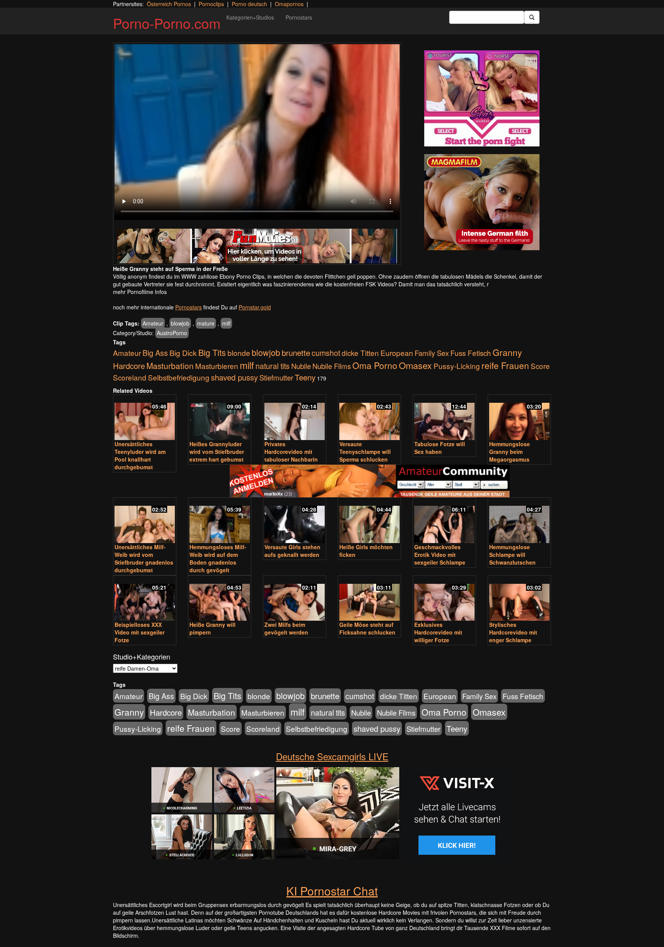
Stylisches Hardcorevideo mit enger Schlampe (513, 632)
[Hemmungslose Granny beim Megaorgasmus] (519, 418)
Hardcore (129, 365)
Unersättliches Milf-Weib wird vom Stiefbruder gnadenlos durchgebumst (144, 558)
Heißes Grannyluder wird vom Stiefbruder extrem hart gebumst (216, 451)
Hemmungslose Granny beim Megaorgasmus (509, 451)
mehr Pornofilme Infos (140, 292)
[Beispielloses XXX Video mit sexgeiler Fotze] (145, 599)
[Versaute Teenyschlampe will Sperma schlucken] (369, 418)
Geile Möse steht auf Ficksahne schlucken (367, 628)
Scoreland (129, 377)
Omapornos (289, 4)
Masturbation (170, 365)
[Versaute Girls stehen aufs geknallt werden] (294, 521)
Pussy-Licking (456, 366)
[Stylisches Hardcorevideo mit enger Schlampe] (519, 599)
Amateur (153, 323)
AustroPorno (172, 333)
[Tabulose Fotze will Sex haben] (444, 418)
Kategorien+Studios (250, 17)
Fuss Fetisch (470, 352)
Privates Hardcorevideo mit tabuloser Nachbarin (291, 451)
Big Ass (155, 352)
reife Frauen (505, 365)
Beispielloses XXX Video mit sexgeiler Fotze (139, 632)
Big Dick (183, 352)
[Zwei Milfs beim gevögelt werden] (294, 599)
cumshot (326, 352)
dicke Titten (360, 352)
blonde (238, 352)
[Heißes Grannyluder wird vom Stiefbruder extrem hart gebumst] (219, 418)
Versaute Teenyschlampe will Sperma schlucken (365, 451)
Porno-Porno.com (167, 23)
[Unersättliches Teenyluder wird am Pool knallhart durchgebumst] (145, 418)
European (396, 352)
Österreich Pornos (169, 4)
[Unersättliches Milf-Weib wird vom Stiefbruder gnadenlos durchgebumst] (145, 521)
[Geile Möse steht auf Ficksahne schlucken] (369, 599)
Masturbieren (216, 366)
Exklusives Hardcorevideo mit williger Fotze (438, 632)
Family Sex (432, 353)
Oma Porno (374, 365)
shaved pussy (234, 377)
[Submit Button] (532, 17)
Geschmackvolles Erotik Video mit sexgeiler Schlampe (439, 554)
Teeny (305, 377)
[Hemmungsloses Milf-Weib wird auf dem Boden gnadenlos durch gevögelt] (219, 521)
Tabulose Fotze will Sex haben (439, 447)
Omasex (415, 365)
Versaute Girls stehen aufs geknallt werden (292, 550)
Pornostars (299, 17)
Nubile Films (331, 366)
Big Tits (212, 352)
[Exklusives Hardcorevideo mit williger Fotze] (444, 599)
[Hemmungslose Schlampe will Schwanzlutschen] (519, 521)
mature (205, 323)
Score (540, 366)
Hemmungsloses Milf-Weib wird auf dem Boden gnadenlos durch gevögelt (217, 558)
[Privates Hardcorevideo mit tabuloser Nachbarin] (294, 418)
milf (226, 323)
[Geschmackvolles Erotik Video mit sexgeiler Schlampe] (444, 521)
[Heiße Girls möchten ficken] (369, 521)
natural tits (273, 366)
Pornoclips (211, 4)
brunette (296, 352)
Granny (507, 352)
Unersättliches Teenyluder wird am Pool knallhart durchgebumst (140, 455)
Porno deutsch (249, 4)
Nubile (301, 366)
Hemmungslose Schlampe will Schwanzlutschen (512, 554)
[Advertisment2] (482, 202)
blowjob (180, 323)
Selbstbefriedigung (178, 377)
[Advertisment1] (482, 98)
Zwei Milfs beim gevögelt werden (286, 628)
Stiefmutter (276, 377)
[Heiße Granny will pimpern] (219, 599)
